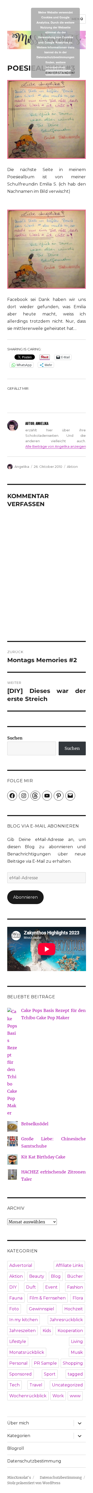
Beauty (36, 1276)
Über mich (18, 1423)
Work (58, 1395)
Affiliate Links (69, 1265)
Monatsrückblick (26, 1352)
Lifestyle (17, 1341)
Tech (14, 1385)
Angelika (21, 466)
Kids (47, 1330)
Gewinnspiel (41, 1308)
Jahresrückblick (66, 1319)
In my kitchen (23, 1319)
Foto (14, 1308)
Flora (78, 1298)
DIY (13, 1287)
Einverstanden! (58, 72)
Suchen (14, 738)
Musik (77, 1352)
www (75, 1395)
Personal (18, 1363)
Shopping (73, 1363)
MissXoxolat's (19, 1477)
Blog (56, 1276)
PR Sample (45, 1363)
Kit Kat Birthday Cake (43, 1156)
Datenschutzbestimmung (34, 1461)
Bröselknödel (34, 1123)
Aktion (72, 466)
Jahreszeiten (22, 1330)
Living (77, 1341)
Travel (35, 1385)
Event (51, 1287)
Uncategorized (67, 1385)
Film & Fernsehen (47, 1298)
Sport (50, 1374)
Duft (31, 1287)
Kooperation (70, 1330)
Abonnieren (25, 897)
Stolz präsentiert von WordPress (33, 1483)
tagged (75, 1374)
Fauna (15, 1298)
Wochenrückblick (28, 1395)
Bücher (75, 1276)
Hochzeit (73, 1308)
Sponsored (20, 1374)
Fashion (75, 1287)
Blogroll (15, 1448)
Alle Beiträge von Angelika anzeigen (55, 446)
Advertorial (20, 1265)
